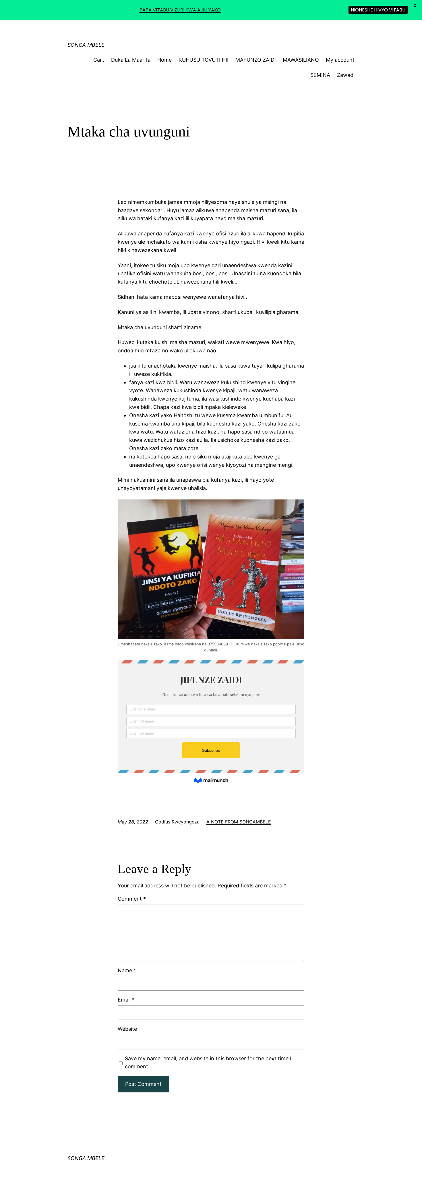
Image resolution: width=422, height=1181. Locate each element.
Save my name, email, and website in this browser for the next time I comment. (208, 1062)
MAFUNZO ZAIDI (255, 60)
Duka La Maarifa (130, 60)
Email (126, 1000)
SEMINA (320, 75)
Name (127, 970)
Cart (98, 60)
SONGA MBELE (85, 45)
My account (340, 60)
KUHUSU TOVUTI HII (204, 60)
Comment (132, 899)
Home (164, 60)
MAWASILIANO (301, 60)
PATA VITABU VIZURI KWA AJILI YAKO (180, 10)
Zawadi (346, 75)
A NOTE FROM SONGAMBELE (238, 822)
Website (127, 1029)
